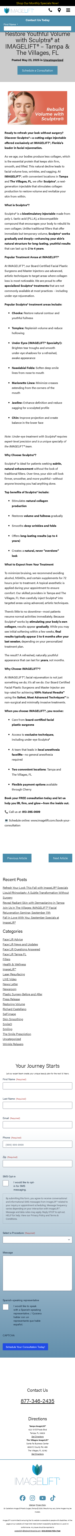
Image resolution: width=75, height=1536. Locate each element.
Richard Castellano (14, 1009)
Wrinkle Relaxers (13, 1044)
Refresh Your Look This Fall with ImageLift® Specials (35, 887)
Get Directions (37, 1436)
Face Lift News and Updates (20, 944)
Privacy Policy (41, 1505)
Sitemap (32, 1505)
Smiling (7, 1029)
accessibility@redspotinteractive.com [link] (28, 1531)
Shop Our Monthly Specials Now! (37, 3)
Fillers (6, 959)
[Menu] (68, 10)
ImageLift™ (9, 969)
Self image (9, 1014)
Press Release (11, 999)
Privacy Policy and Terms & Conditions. (32, 1216)
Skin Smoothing (13, 1019)
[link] (51, 1531)
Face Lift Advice (13, 939)
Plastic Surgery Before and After (22, 994)
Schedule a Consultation (37, 70)
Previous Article (17, 858)
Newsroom (9, 989)
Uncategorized (53, 60)
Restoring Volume (14, 1004)
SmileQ (7, 1024)
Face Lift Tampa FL (14, 954)
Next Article (60, 858)
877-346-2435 (37, 1400)
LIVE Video (10, 979)
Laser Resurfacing (14, 974)
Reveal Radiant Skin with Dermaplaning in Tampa (33, 902)
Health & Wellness (14, 964)
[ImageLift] (19, 10)
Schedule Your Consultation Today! (25, 1347)
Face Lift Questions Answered (21, 949)
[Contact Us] (50, 10)
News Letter (10, 984)
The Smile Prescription (17, 1034)
